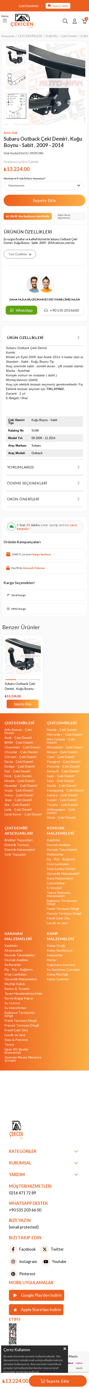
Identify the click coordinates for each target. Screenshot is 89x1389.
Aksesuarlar (14, 950)
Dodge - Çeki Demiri (20, 766)
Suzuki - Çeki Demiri (62, 800)
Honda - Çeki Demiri (20, 780)
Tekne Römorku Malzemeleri (59, 894)
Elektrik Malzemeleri (20, 849)
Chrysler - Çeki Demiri (21, 752)
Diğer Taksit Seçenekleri (64, 216)
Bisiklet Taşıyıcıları (19, 840)
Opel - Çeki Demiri (61, 756)
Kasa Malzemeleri (60, 878)
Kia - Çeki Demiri (17, 804)
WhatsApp (24, 310)
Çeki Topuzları (15, 854)
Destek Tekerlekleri (62, 849)
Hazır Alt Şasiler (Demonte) (17, 1051)
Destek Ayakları (59, 844)
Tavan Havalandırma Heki (23, 993)
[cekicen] (19, 1335)
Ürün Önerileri (23, 499)
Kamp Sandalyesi (60, 950)
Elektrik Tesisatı (17, 844)
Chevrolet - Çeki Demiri (22, 747)
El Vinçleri (54, 888)
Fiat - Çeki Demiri (18, 771)
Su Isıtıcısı (12, 1003)
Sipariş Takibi (60, 6)
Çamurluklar (56, 883)
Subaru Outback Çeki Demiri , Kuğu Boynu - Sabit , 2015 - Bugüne (20, 686)
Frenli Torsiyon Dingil (63, 908)
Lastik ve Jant (57, 923)
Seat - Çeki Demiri (60, 780)
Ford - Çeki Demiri (18, 776)
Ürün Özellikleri (25, 337)
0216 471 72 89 (22, 1192)
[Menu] (4, 21)
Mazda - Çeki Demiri (62, 729)
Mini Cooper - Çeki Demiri (61, 741)
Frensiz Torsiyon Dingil (64, 913)
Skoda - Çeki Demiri (61, 785)
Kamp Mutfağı (57, 974)
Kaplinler (53, 840)
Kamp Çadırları (58, 979)
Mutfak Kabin (15, 983)
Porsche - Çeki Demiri (63, 766)
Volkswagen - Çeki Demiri (61, 811)
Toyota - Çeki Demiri (62, 804)
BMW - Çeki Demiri (19, 742)
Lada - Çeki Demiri (18, 809)
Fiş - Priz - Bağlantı (61, 859)
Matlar (52, 960)
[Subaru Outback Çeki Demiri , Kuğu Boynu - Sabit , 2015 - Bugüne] (23, 659)
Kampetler (55, 955)
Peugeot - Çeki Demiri (64, 761)
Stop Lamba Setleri (61, 868)
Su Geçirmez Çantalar (63, 969)
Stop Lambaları (58, 864)
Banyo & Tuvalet (17, 988)
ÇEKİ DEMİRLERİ (19, 723)
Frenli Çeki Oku (58, 918)
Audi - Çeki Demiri (18, 737)
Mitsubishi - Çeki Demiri (65, 747)
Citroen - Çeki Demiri (21, 756)
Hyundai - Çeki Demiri (21, 785)
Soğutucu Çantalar (61, 964)
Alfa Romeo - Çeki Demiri (18, 731)
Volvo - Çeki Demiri (61, 817)
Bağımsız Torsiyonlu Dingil (62, 902)
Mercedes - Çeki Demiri (64, 734)
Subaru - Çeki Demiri (62, 795)
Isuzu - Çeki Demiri (19, 790)
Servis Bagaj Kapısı (19, 998)
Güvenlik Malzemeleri (63, 873)
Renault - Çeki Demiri (63, 771)
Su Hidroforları (16, 1007)
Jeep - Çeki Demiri (18, 800)
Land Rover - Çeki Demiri (23, 814)
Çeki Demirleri (29, 6)
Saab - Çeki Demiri (60, 776)
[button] (11, 679)
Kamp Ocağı (56, 945)
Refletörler (55, 854)
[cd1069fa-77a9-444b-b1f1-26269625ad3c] (25, 1130)
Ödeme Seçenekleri (27, 483)
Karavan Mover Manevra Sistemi (23, 1059)
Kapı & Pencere (16, 1039)
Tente (9, 1044)
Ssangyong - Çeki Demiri (65, 790)
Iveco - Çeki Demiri (19, 795)
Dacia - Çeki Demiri (19, 761)
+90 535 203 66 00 (25, 1210)
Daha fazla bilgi (49, 1371)
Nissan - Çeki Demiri (62, 752)
